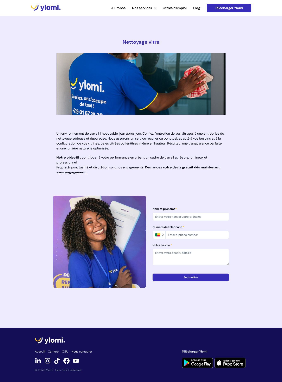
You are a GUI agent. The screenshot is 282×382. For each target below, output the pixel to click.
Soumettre (191, 277)
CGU (65, 351)
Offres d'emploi (175, 8)
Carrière (53, 351)
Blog (196, 8)
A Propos (118, 8)
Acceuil (40, 351)
